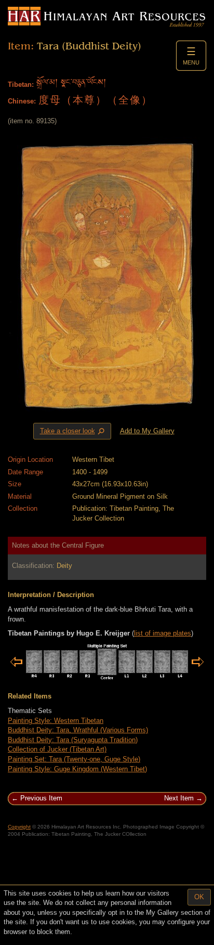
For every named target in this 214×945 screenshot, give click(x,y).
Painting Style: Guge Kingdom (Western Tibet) (77, 769)
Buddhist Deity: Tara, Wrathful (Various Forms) (78, 730)
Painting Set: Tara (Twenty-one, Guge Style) (74, 759)
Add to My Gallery (147, 431)
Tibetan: (21, 84)
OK (199, 897)
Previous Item (41, 798)
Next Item (179, 798)
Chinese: (22, 101)
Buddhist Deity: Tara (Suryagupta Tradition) (73, 740)
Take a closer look (73, 431)
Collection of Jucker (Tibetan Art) (57, 749)
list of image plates (162, 633)
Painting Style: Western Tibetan (55, 720)
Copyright (19, 827)
